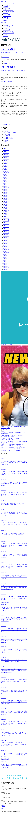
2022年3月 (6, 159)
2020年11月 (6, 172)
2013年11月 (6, 251)
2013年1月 (6, 264)
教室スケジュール (8, 31)
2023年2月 (6, 151)
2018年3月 (6, 205)
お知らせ (10, 52)
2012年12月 (6, 266)
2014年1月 (6, 248)
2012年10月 (6, 269)
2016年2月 (6, 225)
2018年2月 (6, 207)
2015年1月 (6, 230)
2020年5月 (6, 178)
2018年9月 (6, 202)
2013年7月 (6, 257)
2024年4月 (6, 148)
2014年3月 (6, 245)
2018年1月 (6, 208)
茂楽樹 (5, 34)
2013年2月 (6, 263)
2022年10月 (6, 154)
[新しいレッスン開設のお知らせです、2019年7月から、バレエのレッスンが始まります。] (14, 449)
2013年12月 (6, 249)
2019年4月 (6, 193)
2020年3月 (6, 181)
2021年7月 (6, 165)
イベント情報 (6, 134)
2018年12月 (6, 199)
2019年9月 (6, 189)
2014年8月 (6, 237)
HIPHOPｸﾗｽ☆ (8, 49)
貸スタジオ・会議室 (8, 33)
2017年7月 (6, 213)
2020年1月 (6, 184)
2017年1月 (6, 218)
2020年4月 (6, 180)
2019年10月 (6, 187)
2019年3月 (6, 195)
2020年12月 (6, 171)
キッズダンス (16, 52)
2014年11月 (6, 233)
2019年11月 (6, 186)
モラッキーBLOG (7, 137)
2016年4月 (6, 224)
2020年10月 (6, 174)
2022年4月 (6, 157)
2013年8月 (6, 255)
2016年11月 (6, 219)
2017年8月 (6, 212)
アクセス (5, 36)
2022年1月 (6, 162)
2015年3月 (6, 227)
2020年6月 (6, 177)
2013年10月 (6, 252)
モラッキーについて (8, 25)
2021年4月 (6, 166)
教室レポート (6, 140)
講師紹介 (5, 28)
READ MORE (6, 63)
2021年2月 (6, 169)
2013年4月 (6, 260)
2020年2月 (6, 183)
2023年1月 (6, 153)
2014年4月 (6, 243)
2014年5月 (6, 242)
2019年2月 (6, 196)
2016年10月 (6, 221)
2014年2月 (6, 246)
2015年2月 (6, 228)
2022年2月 (6, 160)
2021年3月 (6, 168)
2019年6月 (6, 192)
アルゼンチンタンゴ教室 (9, 132)
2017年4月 (6, 216)
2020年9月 (6, 175)
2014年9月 (6, 236)
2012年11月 (6, 267)
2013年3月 (6, 261)
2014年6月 (6, 240)
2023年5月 (6, 150)
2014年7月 (6, 239)
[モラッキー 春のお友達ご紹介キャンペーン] (10, 450)
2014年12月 (6, 231)
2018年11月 (6, 201)
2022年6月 (6, 156)
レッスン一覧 (6, 30)
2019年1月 (6, 198)
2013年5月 (6, 258)
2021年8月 (6, 163)
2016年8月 (6, 222)
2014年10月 (6, 234)
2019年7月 (6, 190)
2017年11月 (6, 210)
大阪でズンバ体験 (8, 138)
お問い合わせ (4, 1)
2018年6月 (6, 204)
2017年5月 (6, 215)
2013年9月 (6, 254)
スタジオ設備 (6, 27)
